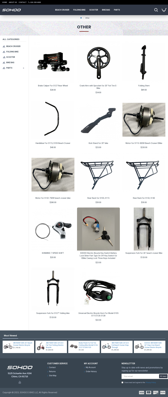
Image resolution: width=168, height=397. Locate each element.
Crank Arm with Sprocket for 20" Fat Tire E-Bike (98, 86)
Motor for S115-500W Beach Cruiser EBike (144, 143)
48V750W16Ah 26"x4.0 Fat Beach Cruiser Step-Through (120, 345)
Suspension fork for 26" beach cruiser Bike (143, 253)
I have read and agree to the (140, 382)
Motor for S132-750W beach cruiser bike (52, 198)
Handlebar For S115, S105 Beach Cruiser (53, 143)
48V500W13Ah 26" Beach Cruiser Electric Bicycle (22, 344)
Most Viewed (10, 335)
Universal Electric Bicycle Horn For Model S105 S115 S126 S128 (98, 314)
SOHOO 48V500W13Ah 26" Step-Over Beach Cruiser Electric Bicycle (153, 345)
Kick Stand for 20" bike (98, 143)
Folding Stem (144, 85)
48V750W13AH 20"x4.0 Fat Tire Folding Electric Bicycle (55, 345)
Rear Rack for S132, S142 (144, 198)
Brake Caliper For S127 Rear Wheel (53, 85)
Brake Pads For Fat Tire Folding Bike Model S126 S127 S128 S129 (88, 345)
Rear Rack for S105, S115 (98, 198)
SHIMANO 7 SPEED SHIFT (53, 253)
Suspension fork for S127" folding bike (53, 313)
